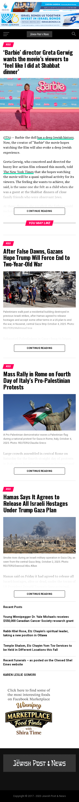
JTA (7, 137)
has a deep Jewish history (55, 137)
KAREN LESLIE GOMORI (19, 675)
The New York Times (18, 172)
